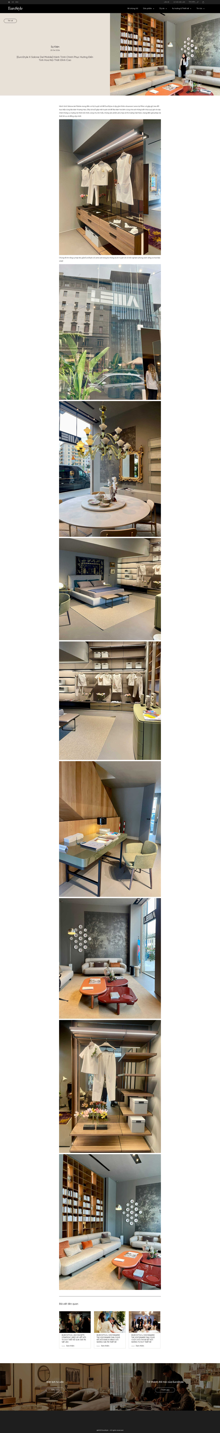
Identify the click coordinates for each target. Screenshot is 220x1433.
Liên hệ (166, 2)
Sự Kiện (55, 47)
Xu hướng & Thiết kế (180, 9)
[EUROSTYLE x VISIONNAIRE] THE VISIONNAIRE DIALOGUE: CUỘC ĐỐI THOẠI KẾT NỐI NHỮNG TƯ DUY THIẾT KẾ (143, 1338)
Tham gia (165, 1390)
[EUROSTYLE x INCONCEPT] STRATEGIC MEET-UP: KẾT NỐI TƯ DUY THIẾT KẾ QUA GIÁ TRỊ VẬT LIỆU (74, 1338)
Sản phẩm (147, 9)
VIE (13, 2)
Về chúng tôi (132, 9)
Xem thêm (70, 1346)
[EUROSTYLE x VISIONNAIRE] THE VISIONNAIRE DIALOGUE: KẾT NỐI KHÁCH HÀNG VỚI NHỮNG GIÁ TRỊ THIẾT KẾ (108, 1338)
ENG (16, 2)
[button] (153, 8)
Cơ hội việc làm (179, 2)
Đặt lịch (55, 1390)
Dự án (162, 9)
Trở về (10, 21)
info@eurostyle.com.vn (176, 1421)
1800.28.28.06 (172, 1418)
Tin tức (199, 9)
